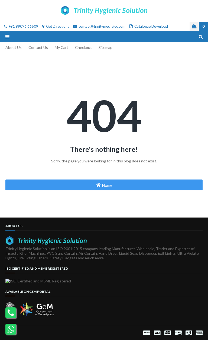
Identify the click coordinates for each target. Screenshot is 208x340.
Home (106, 185)
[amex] (199, 333)
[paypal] (146, 333)
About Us (13, 47)
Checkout (83, 47)
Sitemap (105, 47)
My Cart (61, 47)
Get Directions (57, 26)
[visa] (157, 333)
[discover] (178, 333)
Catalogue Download (151, 26)
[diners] (188, 333)
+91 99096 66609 (23, 26)
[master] (167, 333)
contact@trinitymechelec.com (101, 26)
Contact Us (38, 47)
